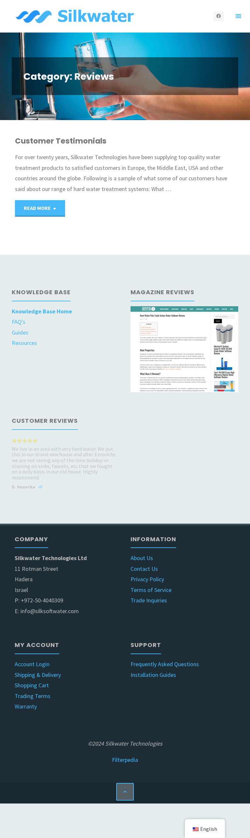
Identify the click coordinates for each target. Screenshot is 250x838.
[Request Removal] (40, 488)
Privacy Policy (147, 579)
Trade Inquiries (149, 600)
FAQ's (18, 321)
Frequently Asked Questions (165, 664)
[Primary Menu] (238, 16)
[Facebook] (219, 16)
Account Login (32, 664)
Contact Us (144, 568)
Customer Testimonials (60, 141)
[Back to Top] (125, 792)
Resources (24, 343)
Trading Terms (32, 696)
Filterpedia (125, 759)
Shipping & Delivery (38, 675)
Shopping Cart (32, 685)
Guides (20, 332)
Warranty (26, 706)
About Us (142, 558)
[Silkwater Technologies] (76, 16)
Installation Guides (153, 675)
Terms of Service (151, 590)
